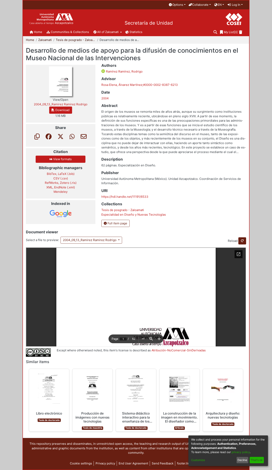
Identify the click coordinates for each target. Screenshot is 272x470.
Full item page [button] (117, 223)
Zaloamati (45, 40)
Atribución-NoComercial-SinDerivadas (179, 350)
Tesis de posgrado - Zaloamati (76, 40)
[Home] (51, 19)
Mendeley (61, 192)
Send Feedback (162, 463)
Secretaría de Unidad (149, 23)
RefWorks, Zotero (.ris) (60, 183)
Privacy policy (105, 463)
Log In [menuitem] (235, 5)
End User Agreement (133, 463)
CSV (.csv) (60, 178)
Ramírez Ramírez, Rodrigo (124, 71)
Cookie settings (81, 463)
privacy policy (241, 452)
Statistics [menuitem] (135, 32)
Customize (198, 460)
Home (30, 40)
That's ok (257, 460)
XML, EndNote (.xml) (60, 187)
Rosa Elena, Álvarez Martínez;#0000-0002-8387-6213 (139, 85)
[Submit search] (215, 32)
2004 (105, 98)
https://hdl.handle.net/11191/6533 (124, 197)
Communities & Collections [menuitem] (70, 32)
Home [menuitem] (38, 32)
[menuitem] (177, 5)
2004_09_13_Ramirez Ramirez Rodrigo (90, 240)
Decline (242, 460)
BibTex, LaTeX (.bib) (60, 174)
